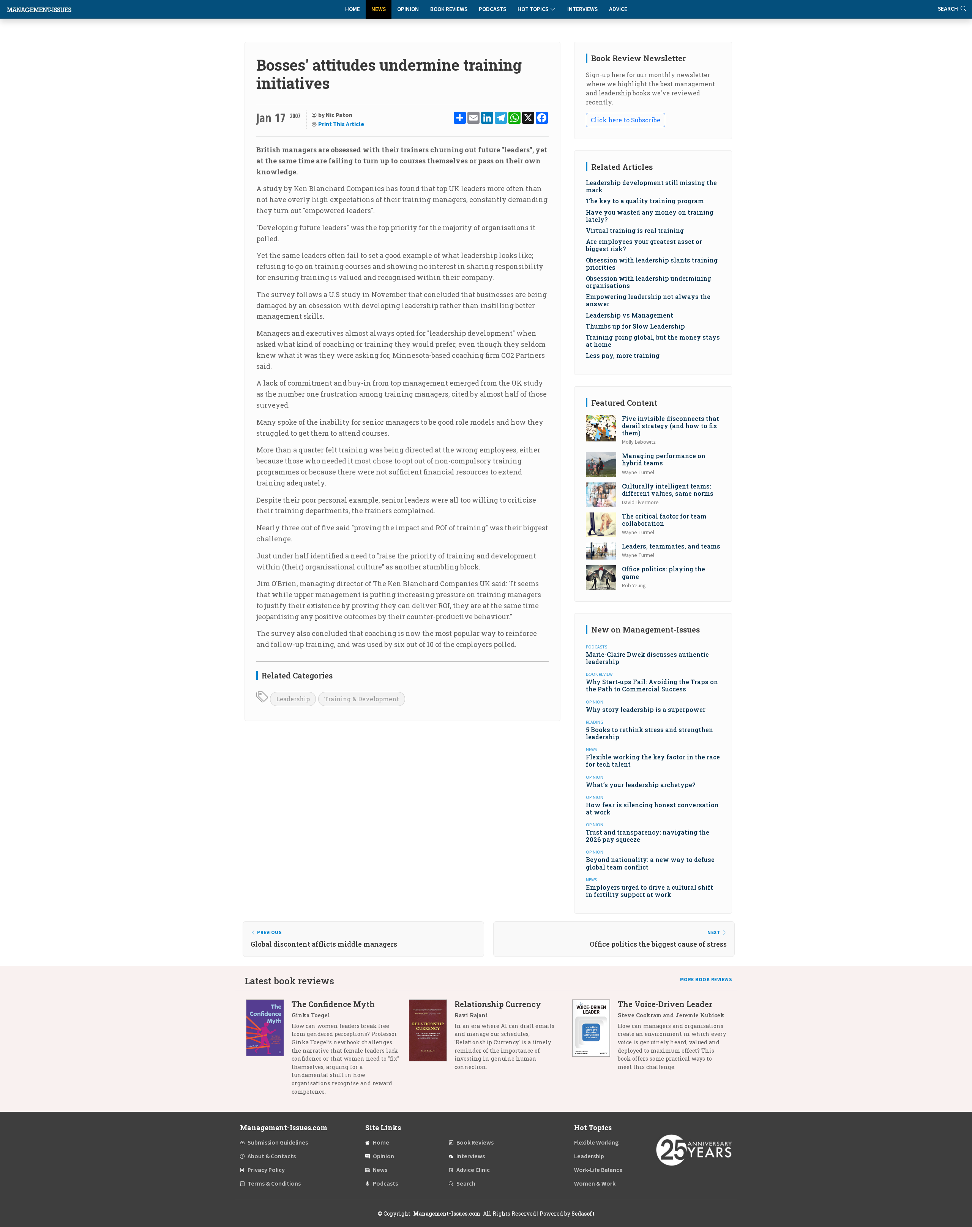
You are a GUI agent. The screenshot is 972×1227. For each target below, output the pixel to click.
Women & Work (594, 1184)
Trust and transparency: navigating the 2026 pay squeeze (647, 835)
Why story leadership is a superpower (645, 709)
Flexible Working (596, 1143)
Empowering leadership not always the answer (648, 300)
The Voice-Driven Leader (665, 1004)
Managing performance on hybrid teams (663, 459)
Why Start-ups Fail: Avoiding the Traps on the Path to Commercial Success (652, 685)
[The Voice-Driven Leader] (595, 1038)
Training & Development (361, 699)
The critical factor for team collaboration (664, 519)
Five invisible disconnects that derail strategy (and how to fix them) (670, 425)
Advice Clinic (473, 1170)
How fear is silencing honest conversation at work (652, 808)
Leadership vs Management (629, 315)
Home (352, 9)
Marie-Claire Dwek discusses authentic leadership (647, 658)
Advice (618, 9)
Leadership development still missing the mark (651, 186)
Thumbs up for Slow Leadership (635, 326)
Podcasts (492, 9)
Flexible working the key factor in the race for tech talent (653, 760)
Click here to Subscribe (625, 120)
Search (465, 1184)
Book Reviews (448, 9)
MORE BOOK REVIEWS (706, 979)
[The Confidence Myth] (269, 1050)
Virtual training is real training (635, 230)
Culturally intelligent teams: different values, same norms (667, 489)
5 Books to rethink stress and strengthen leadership (649, 733)
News (378, 9)
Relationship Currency (497, 1004)
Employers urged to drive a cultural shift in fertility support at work (649, 890)
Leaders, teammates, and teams (671, 546)
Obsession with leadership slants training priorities (652, 263)
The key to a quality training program (645, 201)
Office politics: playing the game (663, 572)
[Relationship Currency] (431, 1038)
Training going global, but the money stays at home (653, 340)
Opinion (408, 9)
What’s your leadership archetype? (640, 785)
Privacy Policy (266, 1170)
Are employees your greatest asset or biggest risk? (644, 245)
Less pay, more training (623, 355)
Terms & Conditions (274, 1184)
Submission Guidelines (278, 1143)
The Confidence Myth (333, 1004)
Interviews (582, 9)
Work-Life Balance (598, 1170)
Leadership (293, 699)
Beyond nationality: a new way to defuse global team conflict (650, 863)
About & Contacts (272, 1156)
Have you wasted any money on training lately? (649, 215)
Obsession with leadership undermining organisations (648, 281)
